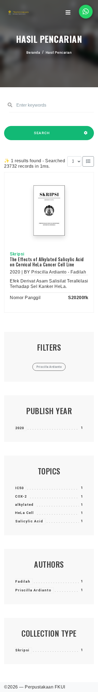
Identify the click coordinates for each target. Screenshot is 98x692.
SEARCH (42, 133)
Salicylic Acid (29, 521)
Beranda (33, 53)
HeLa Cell (24, 513)
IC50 (19, 488)
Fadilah (22, 581)
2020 (19, 428)
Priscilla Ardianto (33, 590)
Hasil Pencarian (59, 53)
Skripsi (22, 650)
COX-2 (21, 496)
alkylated (24, 505)
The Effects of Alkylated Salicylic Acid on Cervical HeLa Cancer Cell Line (47, 262)
